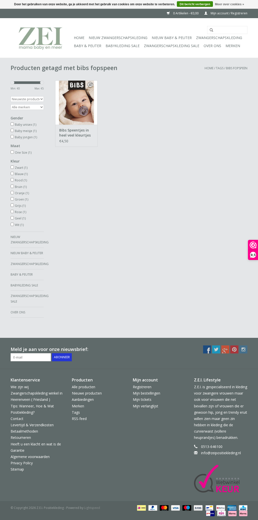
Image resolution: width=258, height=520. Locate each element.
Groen (21, 199)
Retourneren (21, 437)
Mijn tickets (142, 399)
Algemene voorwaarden (30, 456)
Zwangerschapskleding (219, 37)
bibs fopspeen (236, 68)
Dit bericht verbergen (195, 4)
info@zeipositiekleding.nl (221, 452)
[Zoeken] (209, 30)
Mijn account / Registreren (228, 13)
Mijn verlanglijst (145, 406)
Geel (20, 218)
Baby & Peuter (87, 45)
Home (79, 37)
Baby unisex (25, 124)
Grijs (20, 206)
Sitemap (17, 469)
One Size (23, 152)
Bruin (21, 187)
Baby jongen (26, 137)
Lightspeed (92, 508)
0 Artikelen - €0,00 (185, 13)
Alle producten (83, 386)
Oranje (22, 193)
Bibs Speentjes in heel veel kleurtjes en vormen (75, 133)
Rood (21, 180)
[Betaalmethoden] (140, 507)
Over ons (212, 45)
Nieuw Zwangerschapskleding (118, 37)
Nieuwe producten (87, 393)
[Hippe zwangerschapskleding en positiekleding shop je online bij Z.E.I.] (41, 38)
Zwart (21, 168)
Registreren (142, 386)
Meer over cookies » (229, 4)
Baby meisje (26, 131)
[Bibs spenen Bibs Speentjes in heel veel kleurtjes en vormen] (76, 102)
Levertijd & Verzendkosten (32, 424)
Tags (219, 68)
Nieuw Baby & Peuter (172, 37)
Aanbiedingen (83, 399)
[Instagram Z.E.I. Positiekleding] (243, 349)
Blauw (21, 174)
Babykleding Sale (123, 45)
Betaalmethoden (24, 431)
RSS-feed (79, 418)
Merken (232, 45)
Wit (19, 225)
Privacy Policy (22, 463)
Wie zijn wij (20, 386)
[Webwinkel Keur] (221, 479)
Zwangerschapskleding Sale (171, 45)
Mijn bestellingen (146, 393)
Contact (17, 418)
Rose (20, 212)
